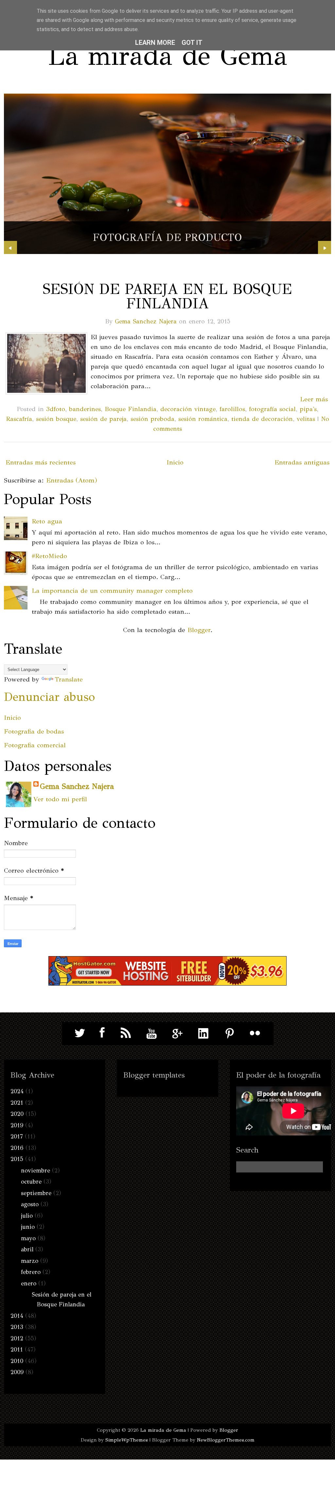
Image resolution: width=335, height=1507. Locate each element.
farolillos (232, 409)
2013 (16, 1327)
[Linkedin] (203, 1033)
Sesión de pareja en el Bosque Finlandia (167, 296)
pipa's (308, 409)
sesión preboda (152, 419)
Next (324, 247)
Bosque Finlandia (130, 409)
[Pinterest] (229, 1033)
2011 (16, 1349)
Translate (69, 679)
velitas (306, 419)
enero (28, 1283)
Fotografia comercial (35, 745)
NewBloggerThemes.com (226, 1440)
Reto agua (47, 521)
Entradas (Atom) (71, 480)
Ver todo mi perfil (60, 799)
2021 (16, 1102)
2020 (17, 1113)
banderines (85, 409)
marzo (29, 1260)
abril (27, 1249)
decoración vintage (188, 409)
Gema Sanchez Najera (146, 321)
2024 (17, 1091)
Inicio (175, 462)
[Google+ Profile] (177, 1033)
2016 (17, 1148)
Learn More (155, 42)
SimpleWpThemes (126, 1440)
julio (27, 1215)
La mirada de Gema (167, 56)
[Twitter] (80, 1033)
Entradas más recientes (41, 462)
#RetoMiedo (49, 556)
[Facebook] (100, 1033)
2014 (16, 1315)
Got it (192, 42)
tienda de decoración (262, 419)
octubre (31, 1181)
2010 (16, 1361)
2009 (17, 1372)
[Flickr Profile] (255, 1033)
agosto (30, 1204)
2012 (16, 1338)
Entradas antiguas (301, 462)
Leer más (314, 399)
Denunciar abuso (49, 697)
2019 (16, 1125)
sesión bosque (56, 419)
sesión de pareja (103, 419)
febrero (31, 1272)
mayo (28, 1238)
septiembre (36, 1193)
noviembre (35, 1170)
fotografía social (272, 409)
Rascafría (19, 419)
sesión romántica (202, 419)
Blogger (198, 630)
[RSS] (126, 1033)
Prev (10, 247)
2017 (16, 1136)
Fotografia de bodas (34, 731)
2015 (16, 1159)
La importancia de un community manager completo (112, 591)
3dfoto (55, 409)
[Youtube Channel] (152, 1033)
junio (28, 1226)
